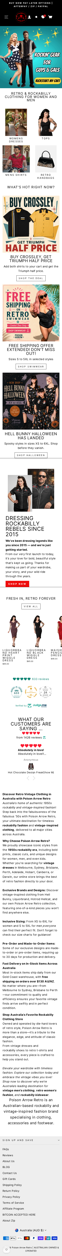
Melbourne (25, 867)
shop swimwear (31, 366)
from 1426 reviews (29, 737)
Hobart (30, 872)
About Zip (9, 1220)
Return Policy (11, 1190)
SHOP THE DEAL (31, 278)
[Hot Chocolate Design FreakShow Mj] (31, 766)
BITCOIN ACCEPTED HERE (19, 1214)
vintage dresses (21, 1045)
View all (31, 606)
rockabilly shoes (14, 1050)
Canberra (43, 872)
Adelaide (18, 872)
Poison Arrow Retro (42, 816)
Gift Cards (9, 1178)
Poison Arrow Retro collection (35, 903)
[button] (29, 778)
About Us (9, 1161)
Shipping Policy (12, 1185)
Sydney (39, 867)
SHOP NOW (17, 583)
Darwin (7, 876)
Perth (6, 872)
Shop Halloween (31, 455)
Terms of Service (13, 1202)
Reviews (8, 1155)
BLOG (6, 1167)
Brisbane (52, 867)
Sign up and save (18, 1140)
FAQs (6, 1149)
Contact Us (10, 1173)
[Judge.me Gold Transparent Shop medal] (17, 692)
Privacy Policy (11, 1196)
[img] (31, 733)
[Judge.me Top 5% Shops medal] (45, 692)
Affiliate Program (13, 1208)
